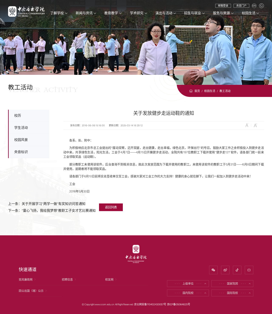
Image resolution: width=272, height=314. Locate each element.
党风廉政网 (26, 279)
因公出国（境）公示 (31, 290)
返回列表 (111, 207)
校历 (17, 116)
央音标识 (21, 152)
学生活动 (21, 128)
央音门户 (241, 5)
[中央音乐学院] (26, 11)
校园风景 (21, 140)
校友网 (109, 279)
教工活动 (225, 90)
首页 (197, 90)
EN (254, 5)
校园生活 (209, 90)
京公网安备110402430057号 (150, 304)
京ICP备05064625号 (178, 304)
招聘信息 (67, 279)
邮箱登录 (223, 5)
